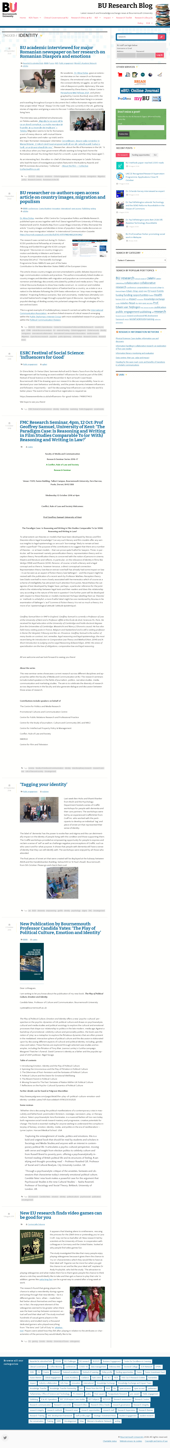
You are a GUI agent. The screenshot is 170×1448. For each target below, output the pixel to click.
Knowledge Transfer (38, 1388)
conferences (33, 209)
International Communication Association (69, 334)
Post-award (99, 1394)
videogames (74, 1341)
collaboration (131, 283)
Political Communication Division (45, 320)
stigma (84, 911)
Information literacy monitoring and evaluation (135, 353)
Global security (93, 330)
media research (93, 334)
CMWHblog (120, 283)
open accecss (125, 1388)
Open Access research (39, 337)
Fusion (51, 63)
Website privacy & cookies (131, 1441)
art (30, 911)
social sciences (137, 319)
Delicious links (115, 1367)
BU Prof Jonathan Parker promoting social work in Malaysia (145, 236)
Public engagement (66, 63)
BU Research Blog (125, 6)
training (150, 319)
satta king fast (46, 1279)
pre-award (134, 1394)
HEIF (116, 1378)
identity (83, 176)
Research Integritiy (141, 1405)
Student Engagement (128, 1416)
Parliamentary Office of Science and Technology (50, 1394)
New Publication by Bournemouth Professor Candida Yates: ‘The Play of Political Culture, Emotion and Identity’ (60, 928)
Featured (55, 1372)
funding (119, 295)
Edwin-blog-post (134, 291)
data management (98, 1367)
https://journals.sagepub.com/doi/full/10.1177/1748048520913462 (51, 234)
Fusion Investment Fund (155, 1372)
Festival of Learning (90, 1372)
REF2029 (106, 1399)
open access (76, 209)
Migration (101, 176)
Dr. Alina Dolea (27, 218)
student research (147, 1416)
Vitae (82, 1421)
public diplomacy (64, 337)
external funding (63, 330)
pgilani (44, 364)
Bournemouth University (11, 9)
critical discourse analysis (42, 330)
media (118, 303)
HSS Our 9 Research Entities (133, 1378)
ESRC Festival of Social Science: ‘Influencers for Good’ (52, 355)
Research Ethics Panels (100, 1405)
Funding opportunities (124, 1372)
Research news (71, 1410)
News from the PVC (94, 1388)
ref (153, 312)
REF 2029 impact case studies (72, 1399)
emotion (55, 1197)
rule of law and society (34, 771)
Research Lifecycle (144, 18)
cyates (30, 447)
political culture (73, 1197)
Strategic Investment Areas (105, 1416)
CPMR (28, 330)
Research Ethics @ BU (81, 18)
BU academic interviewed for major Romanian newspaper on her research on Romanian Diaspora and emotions (62, 52)
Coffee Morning (55, 1367)
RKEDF (127, 319)
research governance (121, 1405)
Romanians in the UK (51, 180)
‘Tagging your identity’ (43, 784)
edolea (25, 66)
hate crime (96, 1378)
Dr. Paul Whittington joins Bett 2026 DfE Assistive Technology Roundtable (144, 221)
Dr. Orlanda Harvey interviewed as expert (145, 191)
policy (24, 180)
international (66, 209)
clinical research (140, 279)
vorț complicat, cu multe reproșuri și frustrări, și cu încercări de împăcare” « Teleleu (41, 127)
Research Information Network (139, 332)
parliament (152, 1388)
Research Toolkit (124, 18)
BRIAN (46, 63)
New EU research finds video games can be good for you (61, 1215)
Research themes (146, 1410)
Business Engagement (112, 1361)
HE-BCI (107, 1378)
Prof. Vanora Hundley (147, 307)
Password (140, 51)
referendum (77, 337)
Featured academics (71, 1372)
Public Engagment (85, 409)
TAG (90, 911)
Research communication (40, 1405)
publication (96, 1197)
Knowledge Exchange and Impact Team (134, 1383)
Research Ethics (80, 1405)
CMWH (158, 279)
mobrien (45, 792)
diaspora (39, 176)
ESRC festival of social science (40, 409)
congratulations (143, 287)
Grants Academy (45, 209)
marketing (74, 409)
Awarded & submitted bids (33, 63)
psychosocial (85, 1197)
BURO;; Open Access (44, 327)
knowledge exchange (154, 299)
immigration (91, 176)
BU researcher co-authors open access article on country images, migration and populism (62, 197)
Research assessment (123, 1399)
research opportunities (90, 1410)
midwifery (124, 303)
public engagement (128, 311)
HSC (127, 299)
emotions (48, 176)
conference (131, 288)
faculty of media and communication (49, 768)
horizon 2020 (121, 299)
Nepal (132, 303)
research (160, 312)
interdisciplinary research (81, 768)
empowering (51, 911)
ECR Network (146, 1367)
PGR (148, 23)
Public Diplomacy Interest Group (45, 316)
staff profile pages (83, 1416)
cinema (31, 768)
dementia (41, 911)
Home (23, 18)
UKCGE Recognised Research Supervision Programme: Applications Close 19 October (145, 176)
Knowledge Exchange (106, 1383)
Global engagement (61, 176)
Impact (107, 18)
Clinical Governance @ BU (56, 18)
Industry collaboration (48, 1383)
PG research (78, 1394)
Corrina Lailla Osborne (36, 1224)
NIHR (140, 303)
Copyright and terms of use (156, 1441)
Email (120, 124)
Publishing (86, 209)
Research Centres (35, 180)
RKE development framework (60, 1416)
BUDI (34, 911)
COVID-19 (83, 1367)
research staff (108, 1410)
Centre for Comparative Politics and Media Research (73, 327)
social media (99, 409)
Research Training (37, 1416)
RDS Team (33, 18)
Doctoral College (156, 287)
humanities (74, 176)
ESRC (145, 291)
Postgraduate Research (117, 1394)
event (153, 291)
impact (132, 299)
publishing (145, 312)
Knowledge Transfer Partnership (63, 1388)
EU (54, 330)
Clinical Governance (38, 1367)
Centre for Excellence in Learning (137, 1361)
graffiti (60, 911)
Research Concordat (62, 1405)
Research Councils (121, 316)
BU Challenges (70, 1361)
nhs (137, 303)
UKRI (121, 375)
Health (158, 295)
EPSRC (158, 1367)
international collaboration (42, 334)
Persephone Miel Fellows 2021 (75, 93)
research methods (54, 1410)
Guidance (85, 1378)
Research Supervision (126, 1410)
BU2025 (32, 176)
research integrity (37, 1410)
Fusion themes (36, 1378)
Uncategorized (50, 771)
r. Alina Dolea (82, 73)
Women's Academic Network (85, 63)
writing (93, 209)
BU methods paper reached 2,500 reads (145, 163)
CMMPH (151, 278)
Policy (140, 23)
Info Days (64, 1383)
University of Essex (61, 1341)
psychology (75, 911)
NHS (56, 63)
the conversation (37, 1421)
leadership (64, 409)
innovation (56, 209)
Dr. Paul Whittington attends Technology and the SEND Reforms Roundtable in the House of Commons (145, 205)
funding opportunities (136, 295)
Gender (42, 1341)
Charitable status (110, 1441)
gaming (35, 1341)
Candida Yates (45, 1197)
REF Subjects (93, 1399)
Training (50, 1421)
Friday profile (107, 1372)
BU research (33, 1197)
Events (160, 291)
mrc (81, 1388)
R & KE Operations (49, 1399)
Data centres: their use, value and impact (132, 358)
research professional (135, 316)
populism (53, 337)
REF (96, 18)
